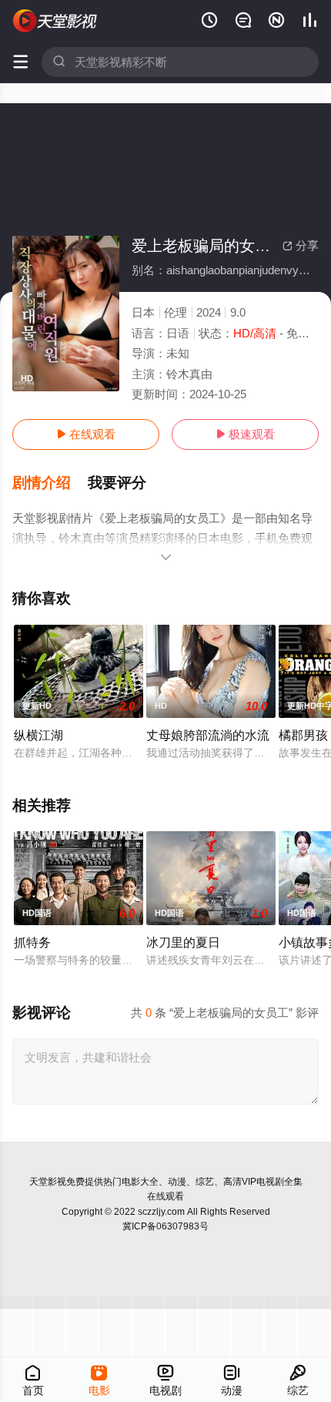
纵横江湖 (38, 735)
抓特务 (32, 942)
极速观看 (245, 434)
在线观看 (85, 434)
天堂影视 (47, 1181)
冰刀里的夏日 (183, 942)
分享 (301, 245)
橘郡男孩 (303, 735)
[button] (50, 483)
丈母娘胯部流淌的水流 (207, 735)
